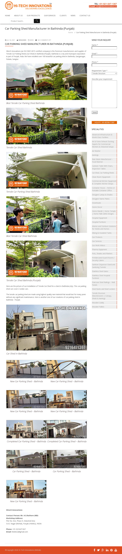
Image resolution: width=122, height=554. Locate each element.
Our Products (97, 237)
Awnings (95, 155)
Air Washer (96, 151)
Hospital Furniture (99, 222)
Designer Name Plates (100, 199)
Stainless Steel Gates (100, 271)
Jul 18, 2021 (11, 40)
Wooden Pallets (98, 307)
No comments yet (44, 40)
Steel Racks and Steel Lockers (103, 289)
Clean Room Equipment (101, 177)
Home (70, 32)
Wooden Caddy (98, 303)
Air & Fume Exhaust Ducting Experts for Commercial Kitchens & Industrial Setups (103, 144)
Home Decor (97, 207)
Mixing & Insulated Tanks (102, 233)
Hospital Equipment (99, 218)
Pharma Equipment (99, 249)
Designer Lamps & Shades (102, 195)
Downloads (96, 203)
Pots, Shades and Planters (102, 253)
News (32, 40)
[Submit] (37, 21)
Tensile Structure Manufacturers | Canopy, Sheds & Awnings (102, 296)
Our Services (97, 241)
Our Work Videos (98, 245)
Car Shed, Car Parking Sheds (103, 173)
